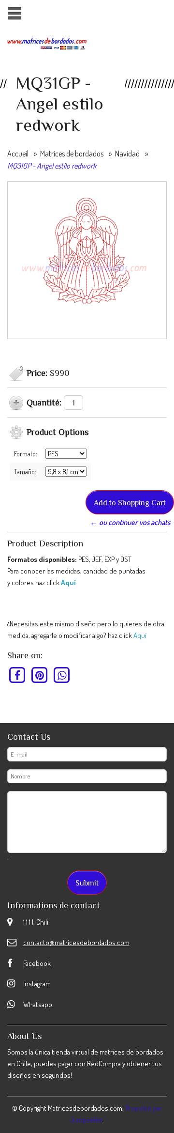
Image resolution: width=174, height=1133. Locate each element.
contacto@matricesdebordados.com (76, 942)
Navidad (127, 153)
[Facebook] (17, 675)
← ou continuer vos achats (130, 522)
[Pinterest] (39, 675)
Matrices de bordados (71, 153)
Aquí (68, 582)
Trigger (14, 13)
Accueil (18, 153)
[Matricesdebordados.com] (47, 42)
